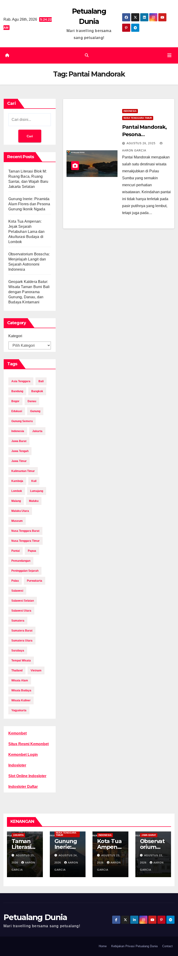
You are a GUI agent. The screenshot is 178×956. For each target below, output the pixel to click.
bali (41, 381)
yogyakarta (18, 710)
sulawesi (17, 590)
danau (32, 401)
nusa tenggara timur (25, 540)
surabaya (17, 650)
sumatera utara (21, 640)
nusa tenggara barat (25, 531)
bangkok (37, 391)
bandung (17, 391)
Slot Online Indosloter (27, 776)
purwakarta (34, 580)
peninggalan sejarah (24, 570)
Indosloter (17, 765)
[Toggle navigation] (169, 55)
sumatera (17, 620)
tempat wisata (21, 660)
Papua (32, 550)
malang (16, 501)
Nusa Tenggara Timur (138, 118)
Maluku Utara (20, 511)
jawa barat (18, 441)
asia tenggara (20, 381)
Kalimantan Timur (23, 471)
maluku (33, 501)
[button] (87, 55)
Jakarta (18, 835)
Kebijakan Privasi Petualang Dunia (134, 946)
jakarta (37, 431)
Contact (167, 946)
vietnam (36, 670)
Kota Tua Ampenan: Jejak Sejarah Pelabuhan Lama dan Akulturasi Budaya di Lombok (26, 231)
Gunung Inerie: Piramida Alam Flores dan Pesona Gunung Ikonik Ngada (29, 204)
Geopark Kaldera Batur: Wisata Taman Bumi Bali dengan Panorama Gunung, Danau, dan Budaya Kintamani (29, 292)
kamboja (17, 481)
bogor (15, 401)
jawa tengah (20, 451)
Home (103, 946)
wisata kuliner (21, 700)
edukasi (16, 411)
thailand (16, 670)
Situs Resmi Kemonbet (28, 744)
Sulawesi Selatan (22, 600)
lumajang (36, 491)
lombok (16, 491)
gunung (35, 411)
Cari (11, 103)
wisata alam (19, 680)
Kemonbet (17, 733)
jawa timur (19, 461)
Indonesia (130, 111)
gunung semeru (22, 421)
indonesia (17, 431)
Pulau (15, 580)
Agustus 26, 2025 (141, 143)
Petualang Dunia (35, 917)
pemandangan (20, 560)
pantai (15, 550)
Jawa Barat (148, 835)
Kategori (15, 336)
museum (17, 521)
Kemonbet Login (23, 755)
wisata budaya (21, 690)
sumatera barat (21, 630)
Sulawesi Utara (21, 610)
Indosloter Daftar (23, 787)
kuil (33, 481)
